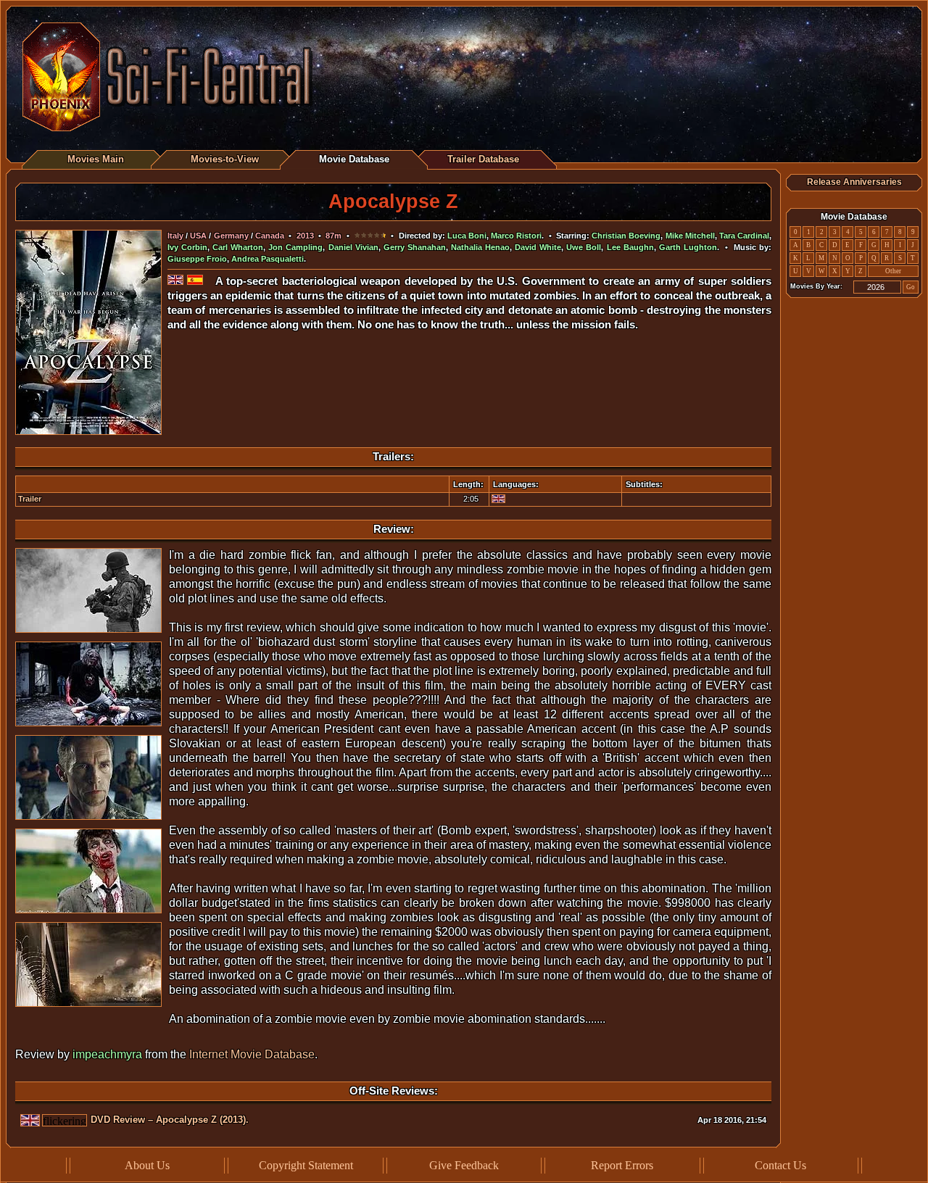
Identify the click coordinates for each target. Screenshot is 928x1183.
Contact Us (780, 1165)
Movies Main (95, 159)
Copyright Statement (306, 1165)
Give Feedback (464, 1165)
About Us (147, 1165)
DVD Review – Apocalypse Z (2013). (170, 1119)
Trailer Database (483, 159)
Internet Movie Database (252, 1054)
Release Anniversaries (854, 182)
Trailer (29, 498)
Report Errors (622, 1165)
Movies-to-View (225, 159)
